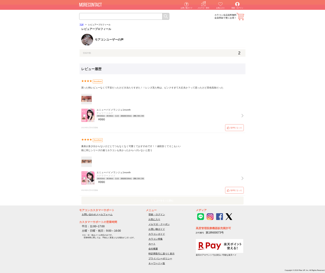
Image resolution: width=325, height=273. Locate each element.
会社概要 (153, 248)
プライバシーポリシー (160, 258)
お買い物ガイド (186, 8)
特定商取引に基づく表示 (161, 253)
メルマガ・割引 (203, 8)
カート (240, 16)
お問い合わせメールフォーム (97, 214)
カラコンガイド (156, 234)
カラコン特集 (155, 239)
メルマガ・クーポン (159, 224)
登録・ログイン (237, 8)
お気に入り (220, 8)
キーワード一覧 (156, 263)
